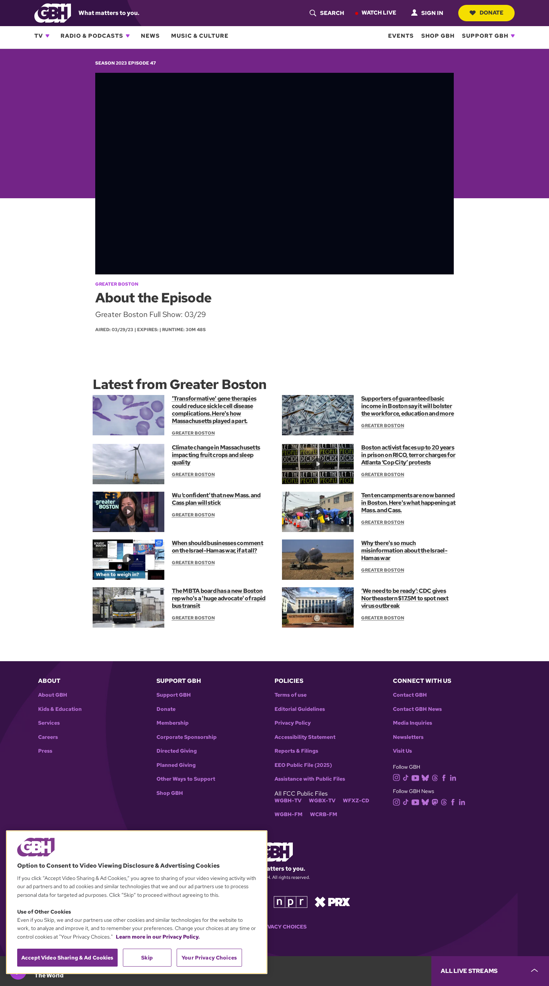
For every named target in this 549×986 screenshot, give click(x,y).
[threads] (435, 777)
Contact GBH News (417, 709)
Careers (48, 737)
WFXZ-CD (356, 800)
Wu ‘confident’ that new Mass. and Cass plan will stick (216, 499)
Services (49, 723)
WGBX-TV (322, 800)
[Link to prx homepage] (332, 901)
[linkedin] (453, 777)
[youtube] (415, 777)
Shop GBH (438, 36)
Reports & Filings (296, 751)
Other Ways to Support (185, 779)
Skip (147, 957)
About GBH (52, 695)
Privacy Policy (292, 723)
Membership (172, 723)
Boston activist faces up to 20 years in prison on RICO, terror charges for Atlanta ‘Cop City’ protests (408, 455)
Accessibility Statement (304, 737)
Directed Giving (176, 751)
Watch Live (379, 12)
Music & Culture (200, 36)
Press (45, 751)
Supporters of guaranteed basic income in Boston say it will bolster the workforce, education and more (407, 406)
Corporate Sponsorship (186, 737)
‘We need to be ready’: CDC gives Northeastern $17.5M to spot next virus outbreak (404, 598)
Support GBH (485, 36)
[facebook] (444, 777)
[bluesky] (425, 777)
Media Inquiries (412, 723)
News (150, 36)
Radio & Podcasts (92, 36)
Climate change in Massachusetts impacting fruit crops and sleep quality (216, 455)
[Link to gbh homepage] (52, 12)
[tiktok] (406, 777)
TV (38, 36)
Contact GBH (410, 695)
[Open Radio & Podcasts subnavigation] (128, 36)
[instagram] (396, 777)
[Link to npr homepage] (290, 901)
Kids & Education (60, 709)
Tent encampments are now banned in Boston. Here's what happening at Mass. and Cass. (408, 502)
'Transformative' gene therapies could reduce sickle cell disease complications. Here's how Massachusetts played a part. (214, 410)
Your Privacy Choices (274, 927)
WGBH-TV (287, 800)
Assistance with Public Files (309, 779)
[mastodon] (435, 802)
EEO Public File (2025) (303, 765)
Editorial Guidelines (299, 709)
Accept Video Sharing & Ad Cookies (67, 957)
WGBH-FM (288, 814)
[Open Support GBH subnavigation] (513, 36)
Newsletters (408, 737)
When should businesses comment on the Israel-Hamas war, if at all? (217, 546)
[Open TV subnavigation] (47, 36)
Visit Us (402, 751)
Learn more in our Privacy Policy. (158, 936)
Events (401, 36)
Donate (491, 12)
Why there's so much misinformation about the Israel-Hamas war (404, 550)
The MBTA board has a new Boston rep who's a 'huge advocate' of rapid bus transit (219, 598)
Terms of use (290, 695)
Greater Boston (116, 284)
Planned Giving (176, 765)
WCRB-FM (323, 814)
